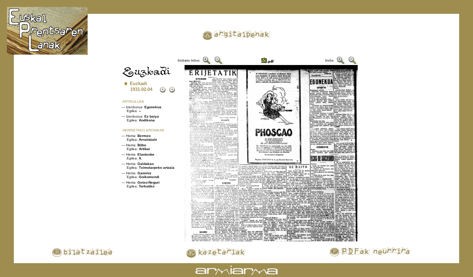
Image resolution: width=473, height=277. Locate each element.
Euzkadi (138, 83)
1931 (135, 89)
